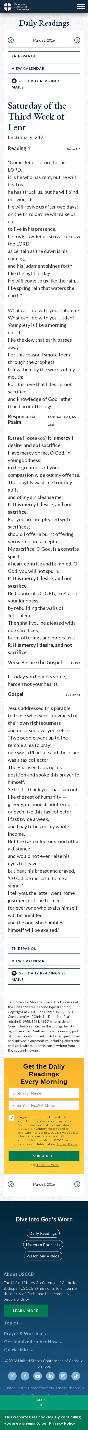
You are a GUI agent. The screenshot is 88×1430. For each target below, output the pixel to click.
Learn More (25, 1310)
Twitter (12, 1376)
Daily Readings (43, 1233)
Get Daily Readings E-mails (39, 84)
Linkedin (50, 1376)
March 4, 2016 (11, 40)
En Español (24, 56)
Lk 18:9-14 (73, 695)
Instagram (63, 1376)
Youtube (37, 1376)
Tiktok (75, 1376)
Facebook (25, 1376)
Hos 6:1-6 (73, 149)
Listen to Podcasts (43, 1244)
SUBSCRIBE (44, 1156)
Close (42, 1400)
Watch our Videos (43, 1255)
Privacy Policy (62, 1423)
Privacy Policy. (66, 1144)
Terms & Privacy (48, 1165)
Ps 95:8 (75, 663)
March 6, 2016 (76, 40)
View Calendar (28, 68)
